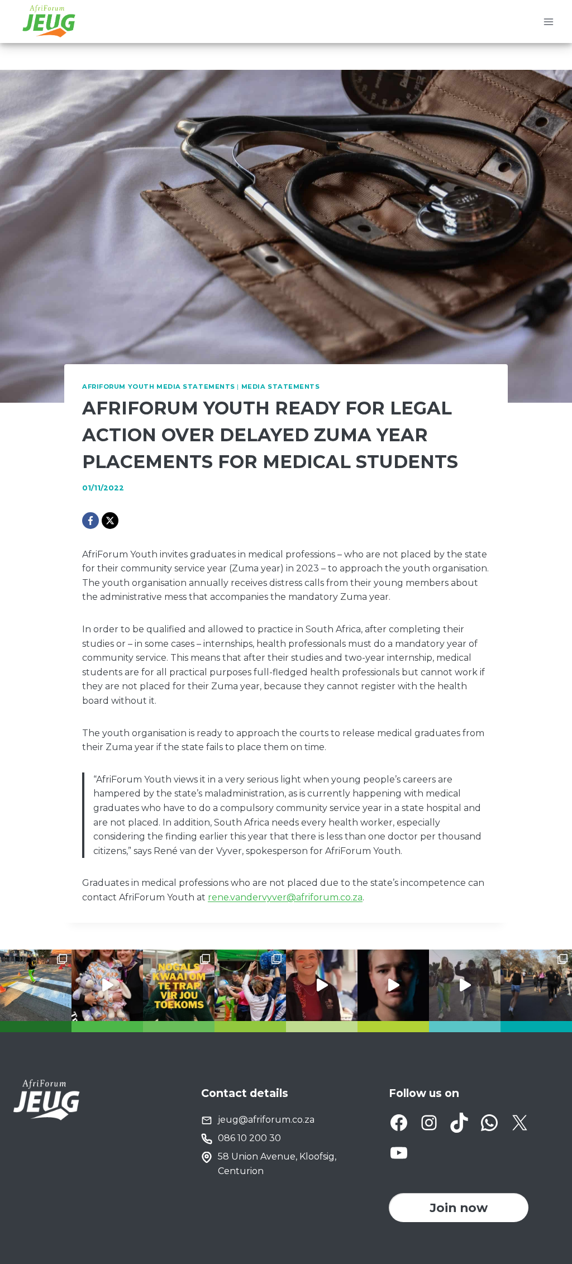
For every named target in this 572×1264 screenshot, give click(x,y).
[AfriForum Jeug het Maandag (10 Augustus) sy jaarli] (322, 985)
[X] (110, 520)
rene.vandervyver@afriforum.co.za (285, 897)
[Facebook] (90, 520)
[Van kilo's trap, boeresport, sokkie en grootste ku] (250, 985)
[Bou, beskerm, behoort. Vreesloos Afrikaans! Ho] (464, 985)
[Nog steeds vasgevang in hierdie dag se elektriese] (107, 985)
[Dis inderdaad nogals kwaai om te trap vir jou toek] (178, 985)
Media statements (280, 386)
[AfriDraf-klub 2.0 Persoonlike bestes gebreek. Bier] (536, 985)
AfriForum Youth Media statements (158, 386)
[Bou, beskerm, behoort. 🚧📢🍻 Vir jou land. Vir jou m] (393, 985)
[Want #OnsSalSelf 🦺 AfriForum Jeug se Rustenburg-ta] (36, 985)
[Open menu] (548, 21)
